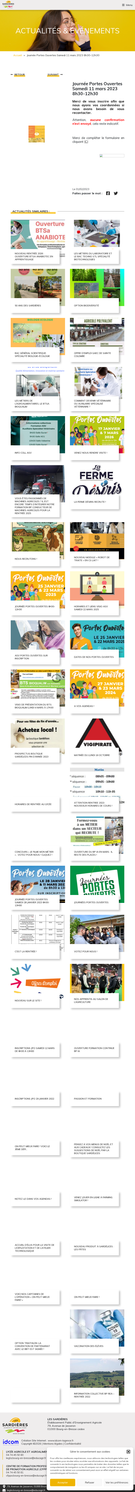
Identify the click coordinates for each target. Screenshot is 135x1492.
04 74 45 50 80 (15, 1454)
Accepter (62, 1482)
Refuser (89, 1482)
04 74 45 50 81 (15, 1472)
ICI (86, 142)
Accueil (17, 55)
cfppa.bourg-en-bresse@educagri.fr (26, 1475)
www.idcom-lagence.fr (61, 1440)
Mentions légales (53, 1443)
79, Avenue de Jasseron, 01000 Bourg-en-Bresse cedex (37, 1486)
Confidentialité (73, 1443)
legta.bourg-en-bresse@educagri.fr (26, 1490)
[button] (128, 1451)
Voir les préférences (117, 1482)
